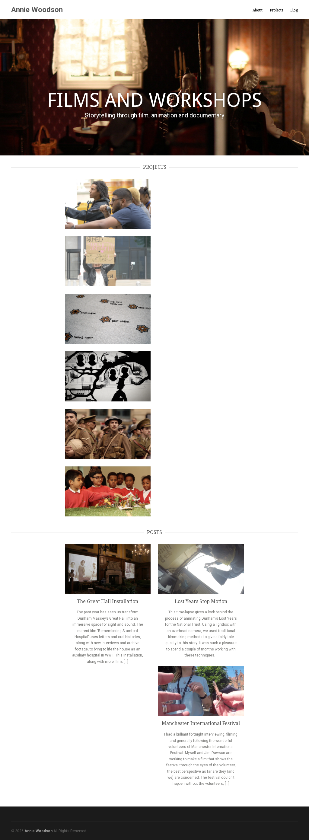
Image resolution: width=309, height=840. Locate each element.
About (258, 10)
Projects (276, 10)
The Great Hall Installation (107, 601)
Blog (294, 10)
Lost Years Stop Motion (201, 601)
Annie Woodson (37, 9)
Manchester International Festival (201, 723)
